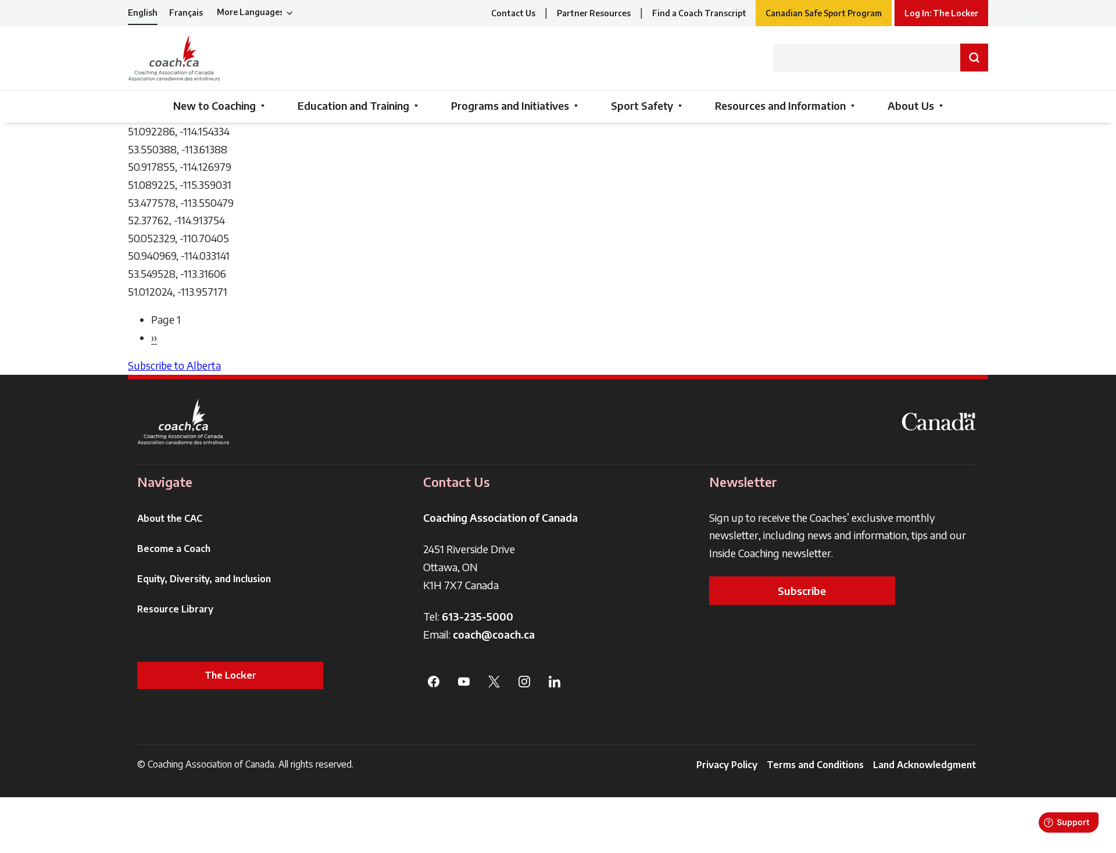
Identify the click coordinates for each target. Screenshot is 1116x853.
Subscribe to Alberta (174, 365)
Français (186, 12)
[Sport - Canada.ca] (939, 421)
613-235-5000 (477, 616)
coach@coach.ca (494, 634)
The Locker (230, 675)
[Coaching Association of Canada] (183, 421)
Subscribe (802, 590)
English (143, 12)
